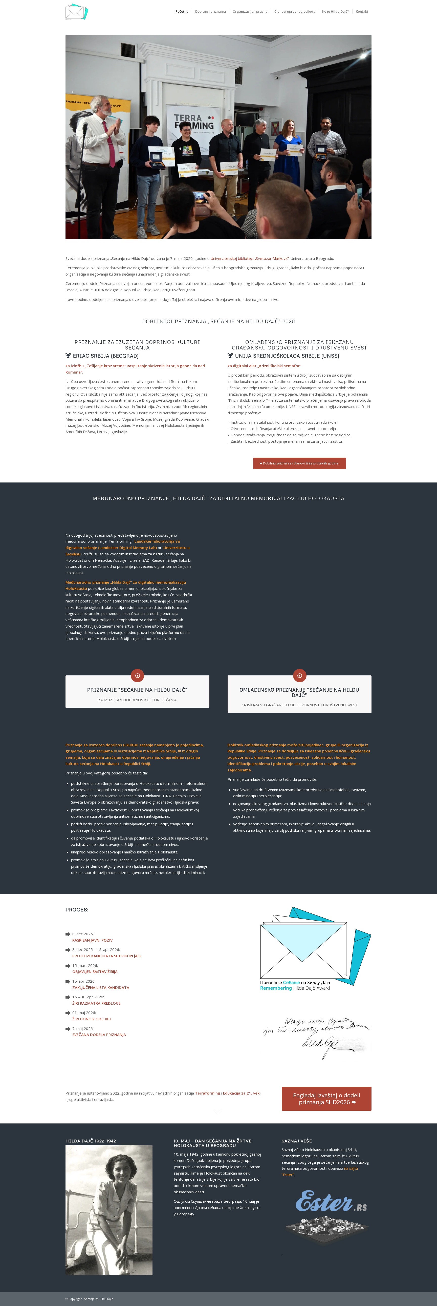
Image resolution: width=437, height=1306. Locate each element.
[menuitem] (182, 11)
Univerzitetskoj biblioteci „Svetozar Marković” (249, 258)
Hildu (102, 1299)
